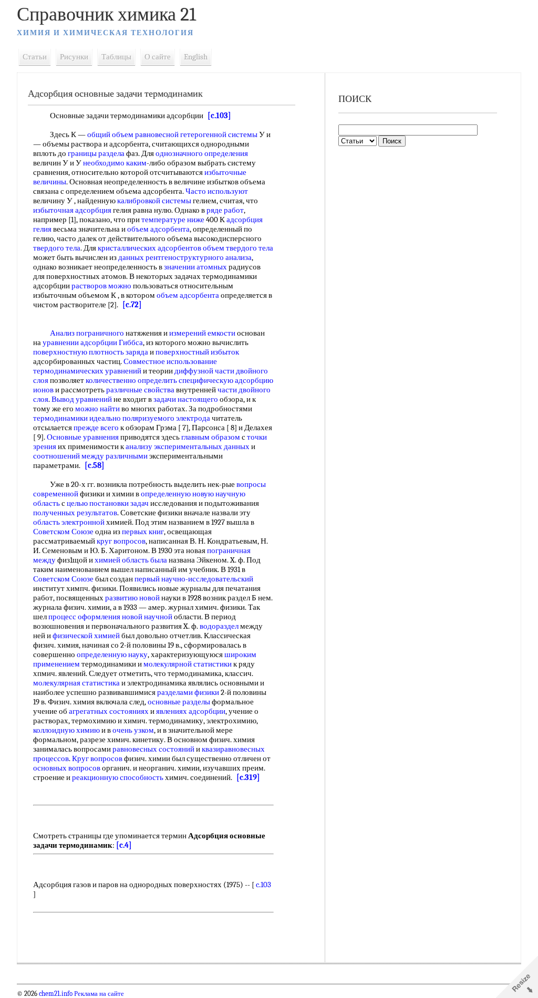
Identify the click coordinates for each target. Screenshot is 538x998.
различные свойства (140, 389)
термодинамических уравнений (87, 371)
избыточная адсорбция (72, 210)
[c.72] (132, 304)
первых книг (143, 531)
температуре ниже (172, 219)
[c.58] (95, 465)
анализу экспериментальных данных (188, 446)
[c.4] (124, 845)
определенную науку (112, 654)
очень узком (133, 730)
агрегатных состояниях (109, 711)
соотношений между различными (90, 456)
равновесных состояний (153, 749)
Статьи (35, 56)
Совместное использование (170, 361)
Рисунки (74, 56)
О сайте (157, 56)
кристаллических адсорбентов (149, 248)
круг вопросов (121, 541)
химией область (122, 560)
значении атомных (195, 267)
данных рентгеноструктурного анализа (185, 257)
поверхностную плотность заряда (90, 352)
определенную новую (177, 493)
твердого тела (56, 248)
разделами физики (188, 692)
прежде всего (96, 427)
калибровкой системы (154, 200)
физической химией (86, 635)
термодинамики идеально (77, 418)
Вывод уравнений (81, 399)
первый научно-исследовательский (193, 579)
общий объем (110, 134)
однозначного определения (202, 153)
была (158, 560)
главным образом (210, 437)
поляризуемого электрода (166, 418)
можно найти (97, 408)
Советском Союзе (63, 531)
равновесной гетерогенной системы (196, 134)
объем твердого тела (238, 248)
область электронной (69, 522)
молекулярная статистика (76, 683)
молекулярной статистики (187, 664)
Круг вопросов (97, 758)
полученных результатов (75, 512)
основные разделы (179, 701)
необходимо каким (115, 163)
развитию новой (132, 597)
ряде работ (225, 210)
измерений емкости (202, 333)
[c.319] (248, 777)
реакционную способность (117, 777)
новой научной (147, 616)
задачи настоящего (185, 399)
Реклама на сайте (98, 993)
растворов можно (101, 285)
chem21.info (56, 993)
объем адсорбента (158, 229)
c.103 (263, 884)
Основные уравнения (83, 437)
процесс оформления (84, 616)
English (196, 56)
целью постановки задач (108, 503)
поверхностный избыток (197, 352)
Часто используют (216, 191)
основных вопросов (66, 768)
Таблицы (116, 56)
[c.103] (219, 115)
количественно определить (131, 380)
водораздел (219, 626)
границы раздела (96, 153)
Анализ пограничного (87, 333)
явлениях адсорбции (190, 711)
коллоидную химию (66, 730)
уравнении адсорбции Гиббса (93, 342)
